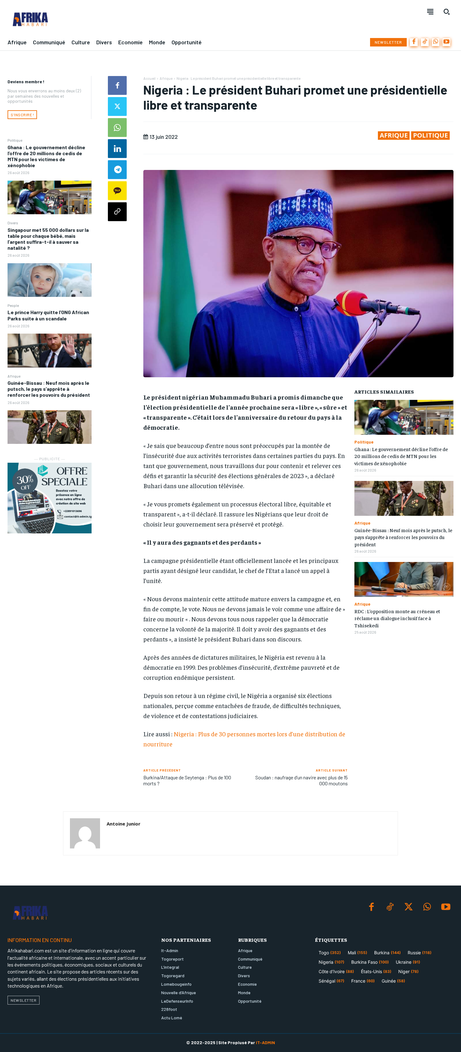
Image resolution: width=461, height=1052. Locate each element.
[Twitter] (117, 106)
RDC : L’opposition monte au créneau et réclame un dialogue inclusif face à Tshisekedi (397, 618)
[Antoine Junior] (85, 833)
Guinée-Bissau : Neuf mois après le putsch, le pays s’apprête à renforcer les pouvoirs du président (49, 389)
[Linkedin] (117, 148)
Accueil (149, 78)
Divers (13, 223)
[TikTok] (425, 42)
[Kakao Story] (117, 190)
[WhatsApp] (436, 42)
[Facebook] (414, 42)
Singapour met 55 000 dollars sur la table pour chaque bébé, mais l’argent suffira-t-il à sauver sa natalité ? (48, 239)
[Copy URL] (117, 211)
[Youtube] (446, 42)
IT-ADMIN (265, 1042)
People (13, 305)
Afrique (14, 376)
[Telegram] (117, 169)
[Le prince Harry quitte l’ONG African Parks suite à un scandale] (50, 350)
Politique (15, 140)
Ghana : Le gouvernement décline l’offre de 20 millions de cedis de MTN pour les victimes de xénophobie (46, 156)
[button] (446, 12)
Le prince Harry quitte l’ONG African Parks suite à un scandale (48, 315)
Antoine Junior (123, 823)
